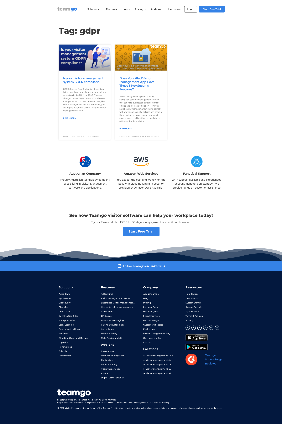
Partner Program (152, 320)
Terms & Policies (194, 316)
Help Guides (192, 294)
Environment (150, 329)
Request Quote (151, 311)
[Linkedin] (205, 328)
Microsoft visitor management (117, 307)
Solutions (93, 9)
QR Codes (106, 316)
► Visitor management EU (157, 369)
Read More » (69, 118)
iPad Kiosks (107, 311)
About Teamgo (151, 294)
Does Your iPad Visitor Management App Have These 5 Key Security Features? (136, 83)
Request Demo (151, 307)
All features (107, 294)
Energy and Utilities (69, 329)
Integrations (107, 351)
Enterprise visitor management (118, 302)
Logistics (63, 342)
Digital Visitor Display (112, 377)
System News (193, 311)
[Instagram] (211, 328)
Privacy (189, 320)
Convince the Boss (153, 338)
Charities (63, 307)
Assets (104, 373)
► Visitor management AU (157, 360)
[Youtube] (199, 328)
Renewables (65, 347)
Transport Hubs (67, 320)
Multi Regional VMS (111, 338)
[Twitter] (193, 328)
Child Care (64, 311)
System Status (193, 302)
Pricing (139, 9)
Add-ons (156, 9)
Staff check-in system (112, 355)
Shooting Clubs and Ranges (73, 338)
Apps (127, 9)
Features (111, 9)
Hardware (174, 9)
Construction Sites (68, 316)
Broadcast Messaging (112, 320)
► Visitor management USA (158, 355)
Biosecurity (64, 302)
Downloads (192, 298)
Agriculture (65, 298)
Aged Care (64, 294)
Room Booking (109, 364)
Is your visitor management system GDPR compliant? (83, 80)
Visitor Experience (110, 369)
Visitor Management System (116, 298)
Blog (145, 298)
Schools (63, 351)
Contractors (107, 360)
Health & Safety (109, 333)
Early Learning (66, 324)
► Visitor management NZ (157, 373)
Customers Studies (153, 324)
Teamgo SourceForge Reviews (213, 359)
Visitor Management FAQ (156, 333)
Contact (147, 342)
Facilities (63, 333)
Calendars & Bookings (112, 324)
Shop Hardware (151, 316)
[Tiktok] (217, 328)
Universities (65, 355)
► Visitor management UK (157, 364)
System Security (194, 307)
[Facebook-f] (188, 328)
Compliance (107, 329)
